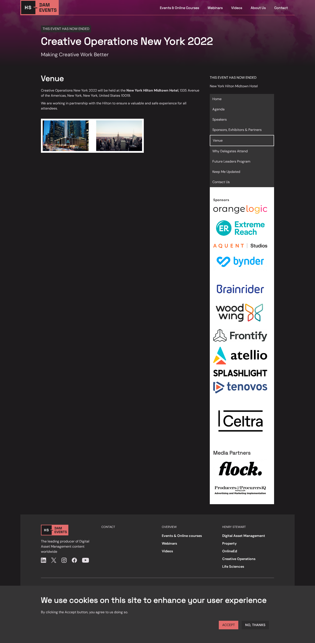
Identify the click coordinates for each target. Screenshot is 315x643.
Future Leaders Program (231, 161)
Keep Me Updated (226, 171)
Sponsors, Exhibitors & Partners (237, 129)
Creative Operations (238, 559)
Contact (281, 8)
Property (229, 543)
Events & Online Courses (179, 8)
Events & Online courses (182, 535)
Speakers (219, 119)
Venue (218, 140)
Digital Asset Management (243, 535)
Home (217, 99)
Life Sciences (233, 566)
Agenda (218, 109)
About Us (258, 8)
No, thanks (255, 625)
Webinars (215, 8)
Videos (236, 8)
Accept (228, 625)
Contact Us (221, 182)
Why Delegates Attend (230, 151)
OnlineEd (229, 551)
